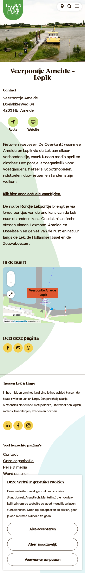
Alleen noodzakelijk (42, 544)
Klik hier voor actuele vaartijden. (32, 194)
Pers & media (15, 468)
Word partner (15, 474)
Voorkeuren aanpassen (42, 560)
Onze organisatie (18, 461)
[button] (42, 295)
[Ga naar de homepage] (13, 10)
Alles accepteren (43, 529)
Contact (10, 455)
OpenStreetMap (20, 321)
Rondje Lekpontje (35, 207)
